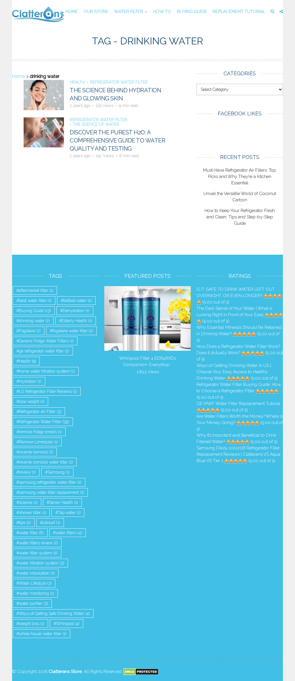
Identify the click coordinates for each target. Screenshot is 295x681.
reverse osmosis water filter (46, 462)
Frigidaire (30, 331)
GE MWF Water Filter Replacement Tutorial (238, 403)
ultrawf (51, 522)
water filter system (38, 553)
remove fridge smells (40, 431)
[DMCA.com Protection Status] (141, 671)
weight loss (31, 623)
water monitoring (36, 593)
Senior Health (63, 502)
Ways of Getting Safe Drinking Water (54, 613)
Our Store (96, 11)
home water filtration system (47, 371)
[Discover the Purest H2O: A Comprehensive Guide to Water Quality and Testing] (44, 132)
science (28, 502)
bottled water (77, 300)
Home (71, 11)
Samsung (59, 472)
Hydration (30, 381)
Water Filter (128, 11)
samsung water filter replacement (51, 492)
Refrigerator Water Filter (119, 82)
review (27, 472)
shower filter (32, 512)
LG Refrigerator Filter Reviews (48, 391)
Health (77, 82)
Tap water (69, 512)
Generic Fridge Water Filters (46, 341)
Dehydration (76, 310)
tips (25, 522)
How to (162, 11)
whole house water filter (43, 633)
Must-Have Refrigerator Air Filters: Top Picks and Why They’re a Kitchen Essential (239, 176)
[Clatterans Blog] (38, 13)
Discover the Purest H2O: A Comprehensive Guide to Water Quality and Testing (117, 140)
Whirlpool (68, 623)
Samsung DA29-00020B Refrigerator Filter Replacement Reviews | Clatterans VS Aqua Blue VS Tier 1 (238, 454)
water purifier (33, 603)
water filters (69, 532)
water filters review (38, 543)
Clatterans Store (65, 671)
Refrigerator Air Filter (40, 411)
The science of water (96, 124)
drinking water (34, 320)
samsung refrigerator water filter (50, 482)
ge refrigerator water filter (44, 351)
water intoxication (37, 573)
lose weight (31, 401)
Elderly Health (77, 320)
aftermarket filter (36, 290)
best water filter (35, 300)
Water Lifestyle (35, 583)
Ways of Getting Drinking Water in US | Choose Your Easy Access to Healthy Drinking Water (233, 372)
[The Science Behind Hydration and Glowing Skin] (44, 94)
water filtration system (41, 563)
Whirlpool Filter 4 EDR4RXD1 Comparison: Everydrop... (147, 361)
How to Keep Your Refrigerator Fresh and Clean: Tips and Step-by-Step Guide (240, 217)
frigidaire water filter (72, 331)
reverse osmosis (36, 452)
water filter (31, 532)
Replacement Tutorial (239, 11)
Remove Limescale (38, 442)
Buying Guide (192, 11)
